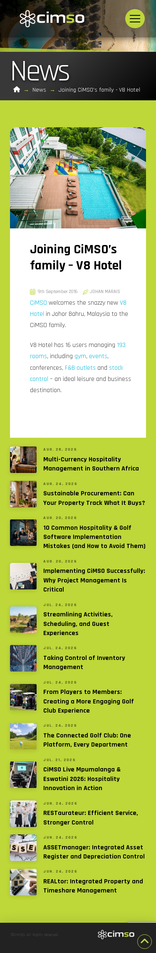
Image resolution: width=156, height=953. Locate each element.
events (98, 356)
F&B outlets (80, 368)
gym (80, 356)
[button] (135, 19)
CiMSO (38, 302)
